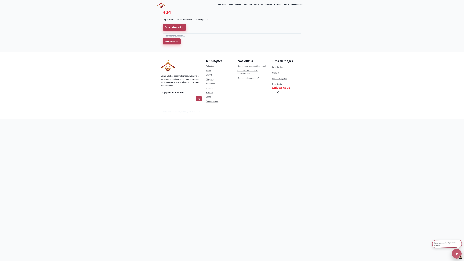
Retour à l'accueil (173, 27)
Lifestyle (268, 4)
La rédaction (277, 67)
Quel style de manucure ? (248, 78)
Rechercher (170, 41)
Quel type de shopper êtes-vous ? (251, 66)
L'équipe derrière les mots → (174, 93)
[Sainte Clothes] (161, 4)
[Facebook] (278, 93)
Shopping (247, 4)
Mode (231, 4)
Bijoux (286, 4)
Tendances (258, 4)
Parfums (277, 4)
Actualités (222, 4)
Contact (275, 73)
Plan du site (277, 84)
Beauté (238, 4)
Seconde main (297, 4)
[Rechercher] (199, 98)
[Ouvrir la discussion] (457, 254)
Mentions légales (279, 78)
